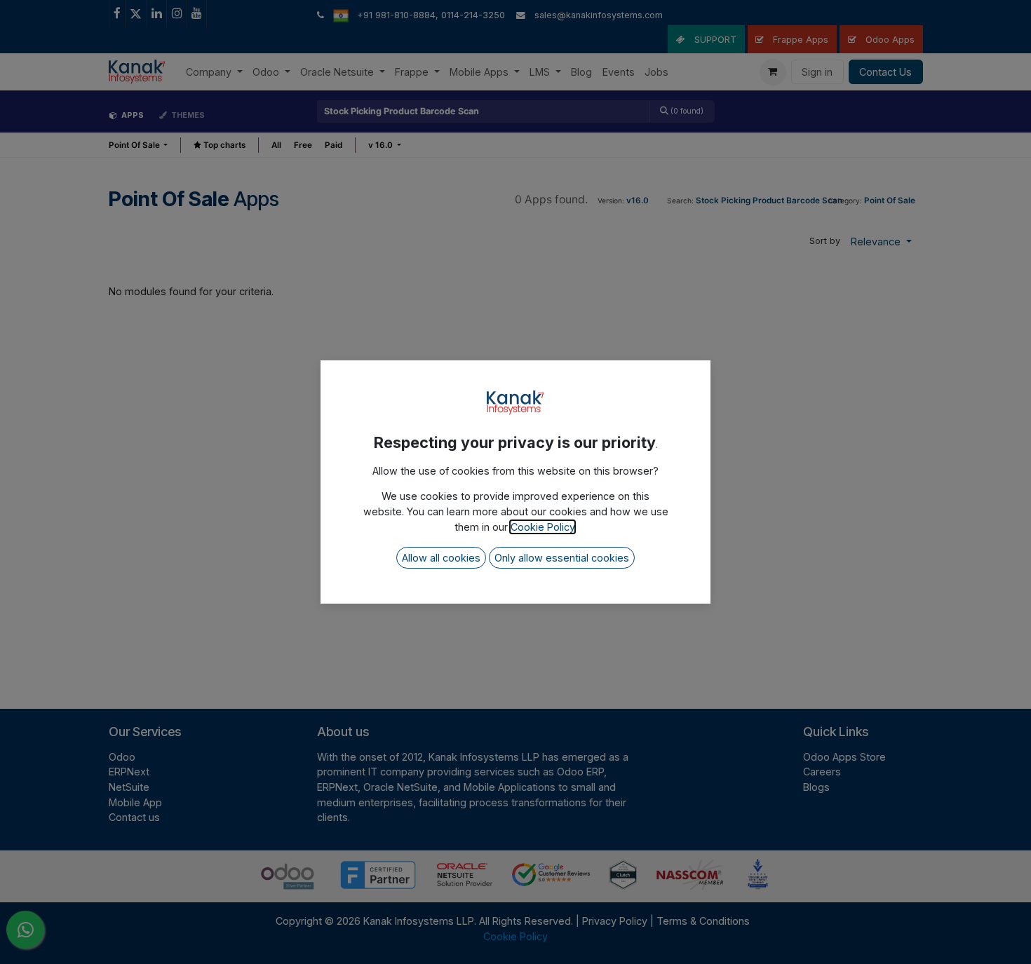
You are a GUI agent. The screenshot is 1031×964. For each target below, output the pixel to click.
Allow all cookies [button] (441, 558)
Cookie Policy (542, 527)
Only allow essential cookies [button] (561, 558)
